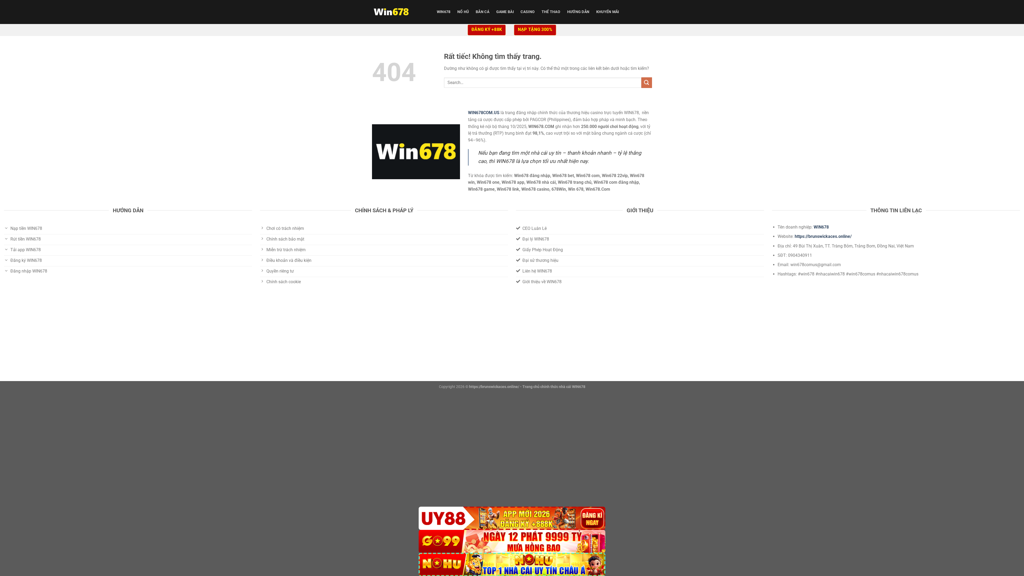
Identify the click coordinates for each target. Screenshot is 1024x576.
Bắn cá (482, 12)
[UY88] (512, 518)
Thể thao (551, 12)
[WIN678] (398, 12)
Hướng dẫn (578, 12)
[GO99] (512, 541)
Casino (528, 12)
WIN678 (444, 12)
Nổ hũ (463, 12)
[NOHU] (512, 564)
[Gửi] (646, 82)
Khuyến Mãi (607, 12)
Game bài (505, 12)
